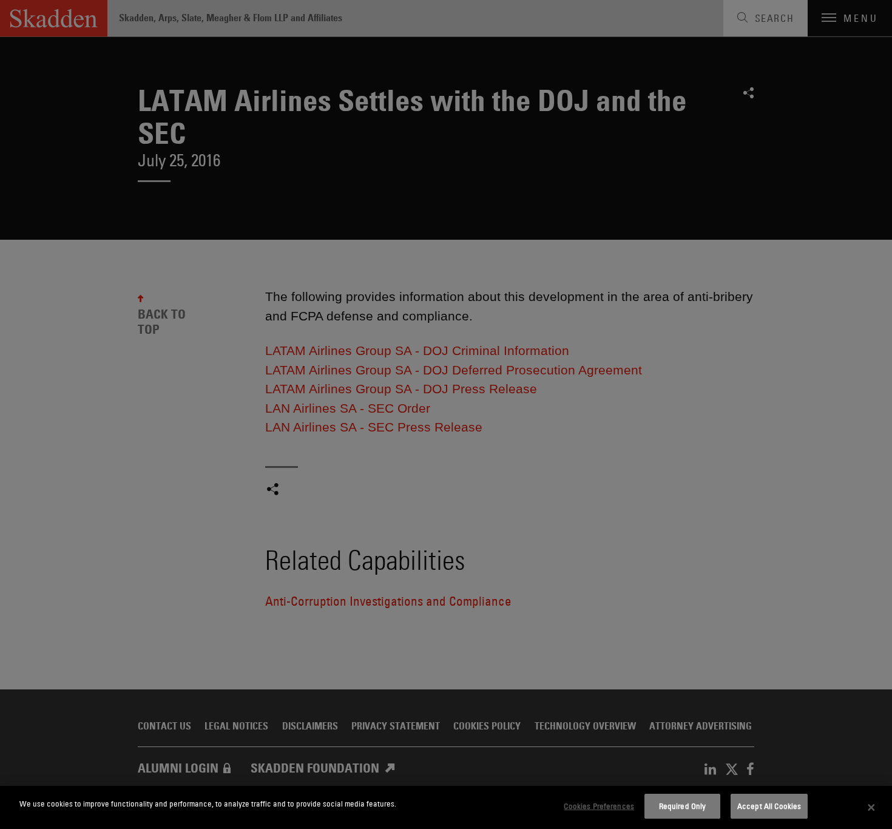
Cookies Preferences (599, 806)
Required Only (682, 806)
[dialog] (446, 807)
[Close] (871, 807)
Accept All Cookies (769, 806)
